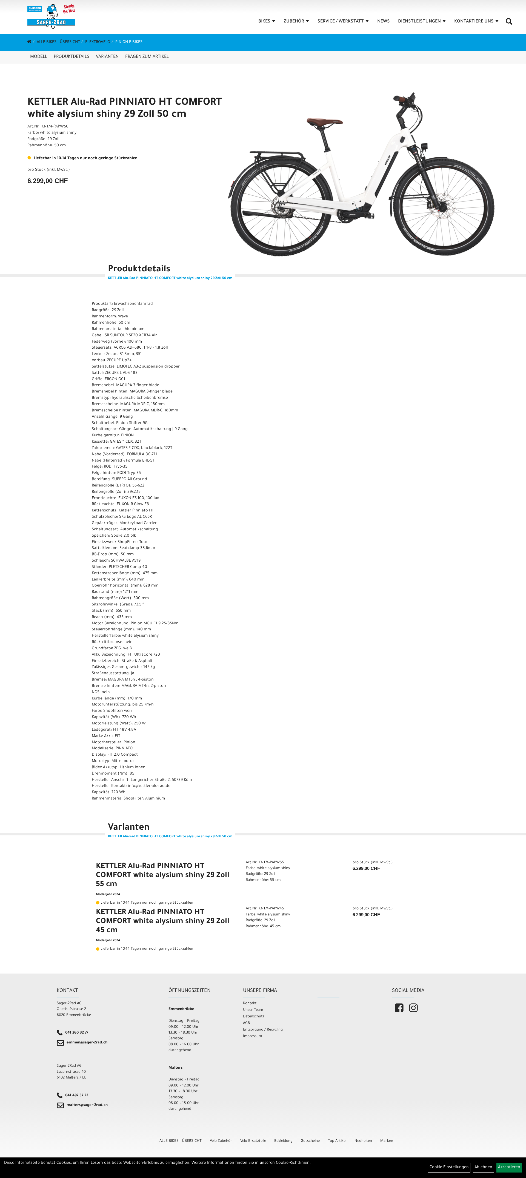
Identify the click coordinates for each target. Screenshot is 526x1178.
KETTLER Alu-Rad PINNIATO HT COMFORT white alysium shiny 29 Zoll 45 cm (162, 922)
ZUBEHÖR (294, 21)
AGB (246, 1023)
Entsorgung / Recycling (263, 1030)
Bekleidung (283, 1141)
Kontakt (250, 1003)
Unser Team (253, 1010)
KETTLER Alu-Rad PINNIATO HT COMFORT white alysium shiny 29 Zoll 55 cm (162, 876)
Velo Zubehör (221, 1141)
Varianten (107, 57)
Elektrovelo (97, 42)
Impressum (252, 1036)
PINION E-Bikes (128, 42)
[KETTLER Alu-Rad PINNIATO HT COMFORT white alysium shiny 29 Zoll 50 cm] (361, 174)
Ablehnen (483, 1167)
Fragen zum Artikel (147, 57)
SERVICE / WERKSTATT (341, 21)
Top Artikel (337, 1141)
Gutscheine (310, 1141)
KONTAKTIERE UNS (474, 21)
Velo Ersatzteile (253, 1141)
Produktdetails (71, 57)
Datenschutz (253, 1017)
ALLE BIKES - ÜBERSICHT (58, 42)
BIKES (264, 21)
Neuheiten (363, 1141)
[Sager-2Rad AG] (51, 16)
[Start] (29, 42)
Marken (386, 1141)
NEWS (383, 21)
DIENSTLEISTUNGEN (419, 21)
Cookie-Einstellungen (449, 1167)
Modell (38, 57)
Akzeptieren (509, 1167)
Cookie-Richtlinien (293, 1163)
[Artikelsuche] (509, 23)
